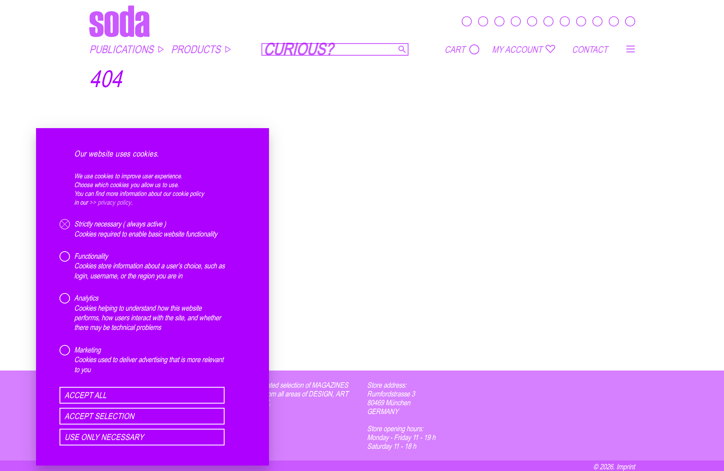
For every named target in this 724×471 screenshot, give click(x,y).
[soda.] (119, 21)
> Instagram (244, 419)
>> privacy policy (110, 202)
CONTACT (590, 49)
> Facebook (244, 428)
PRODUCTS (195, 49)
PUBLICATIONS (121, 49)
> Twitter (240, 437)
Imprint (625, 466)
